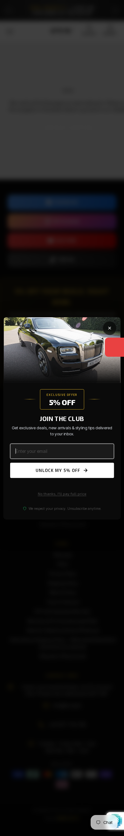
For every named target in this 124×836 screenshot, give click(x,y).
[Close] (109, 328)
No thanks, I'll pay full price (62, 493)
